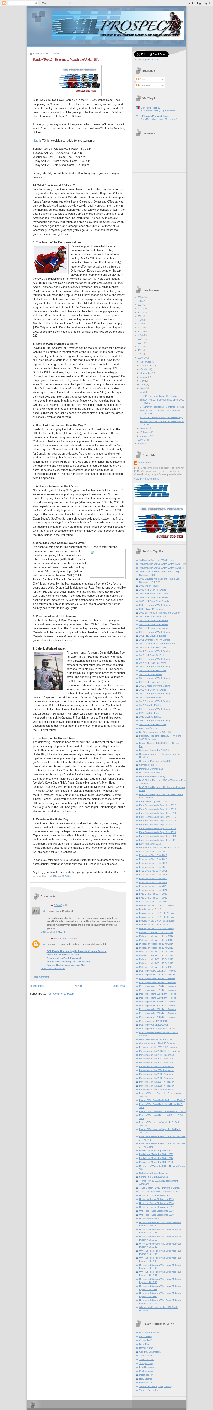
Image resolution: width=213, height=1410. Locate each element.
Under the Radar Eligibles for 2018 (156, 1211)
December (146, 362)
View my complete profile (146, 478)
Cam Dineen (145, 1336)
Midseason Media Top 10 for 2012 (156, 936)
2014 (140, 343)
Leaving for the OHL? (150, 909)
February (145, 432)
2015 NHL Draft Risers (150, 674)
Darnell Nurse (146, 1348)
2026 (140, 297)
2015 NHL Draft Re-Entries (152, 670)
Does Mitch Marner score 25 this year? (159, 119)
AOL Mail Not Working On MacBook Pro (68, 961)
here (64, 315)
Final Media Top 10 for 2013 (153, 859)
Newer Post (37, 985)
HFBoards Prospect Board (155, 116)
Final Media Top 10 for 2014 (153, 863)
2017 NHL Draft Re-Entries (152, 690)
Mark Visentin (146, 1371)
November (146, 365)
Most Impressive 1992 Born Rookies (157, 970)
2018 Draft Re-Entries (150, 697)
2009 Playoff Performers (151, 609)
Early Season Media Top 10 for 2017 (157, 824)
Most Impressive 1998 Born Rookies (157, 994)
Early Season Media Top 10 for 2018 (157, 828)
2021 (140, 316)
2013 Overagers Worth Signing (154, 659)
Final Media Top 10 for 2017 (153, 874)
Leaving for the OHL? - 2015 (153, 924)
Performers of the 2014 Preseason (156, 1070)
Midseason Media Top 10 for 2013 (156, 940)
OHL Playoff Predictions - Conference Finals (162, 407)
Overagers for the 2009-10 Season (157, 1043)
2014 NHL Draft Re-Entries (152, 663)
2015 (140, 339)
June (143, 384)
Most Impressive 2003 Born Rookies (157, 1013)
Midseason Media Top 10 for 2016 (156, 951)
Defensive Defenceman (151, 769)
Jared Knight (145, 1355)
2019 (140, 323)
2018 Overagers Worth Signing (154, 701)
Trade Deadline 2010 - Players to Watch (159, 1188)
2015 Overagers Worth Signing (154, 678)
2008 (140, 443)
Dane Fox (144, 1344)
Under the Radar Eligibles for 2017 (156, 1207)
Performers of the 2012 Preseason (156, 1058)
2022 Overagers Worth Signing (154, 720)
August (144, 377)
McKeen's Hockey (150, 107)
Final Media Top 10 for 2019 (153, 882)
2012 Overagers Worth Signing (154, 651)
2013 (140, 346)
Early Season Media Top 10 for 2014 (157, 813)
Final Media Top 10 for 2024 (153, 901)
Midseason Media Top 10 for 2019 (156, 963)
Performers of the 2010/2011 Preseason (159, 1051)
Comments (144, 85)
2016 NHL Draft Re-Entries (152, 682)
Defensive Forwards (149, 772)
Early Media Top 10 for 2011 (153, 801)
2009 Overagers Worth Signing (154, 605)
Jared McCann (146, 1359)
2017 (140, 331)
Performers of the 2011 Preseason (156, 1055)
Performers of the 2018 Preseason (156, 1085)
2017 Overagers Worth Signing (154, 693)
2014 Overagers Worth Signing (154, 666)
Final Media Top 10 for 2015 (153, 867)
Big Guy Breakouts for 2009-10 (155, 732)
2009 (140, 439)
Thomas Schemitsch (149, 1390)
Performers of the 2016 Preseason (156, 1078)
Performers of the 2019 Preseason (156, 1089)
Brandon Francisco (149, 1332)
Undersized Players (149, 1218)
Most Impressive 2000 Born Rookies (157, 1001)
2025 (140, 301)
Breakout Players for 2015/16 (154, 750)
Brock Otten (144, 462)
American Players (148, 728)
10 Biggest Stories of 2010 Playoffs (156, 560)
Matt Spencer (146, 1375)
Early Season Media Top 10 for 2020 (157, 836)
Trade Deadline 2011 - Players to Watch (159, 1191)
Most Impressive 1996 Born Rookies (157, 986)
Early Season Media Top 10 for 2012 (157, 805)
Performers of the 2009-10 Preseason (158, 1047)
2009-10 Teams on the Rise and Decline (159, 612)
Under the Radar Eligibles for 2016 (156, 1203)
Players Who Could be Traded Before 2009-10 (162, 1111)
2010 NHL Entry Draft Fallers (153, 620)
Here (35, 140)
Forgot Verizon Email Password (64, 958)
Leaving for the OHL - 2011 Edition (156, 905)
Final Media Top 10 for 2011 (153, 851)
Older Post (119, 985)
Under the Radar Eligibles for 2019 (156, 1214)
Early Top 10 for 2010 (150, 844)
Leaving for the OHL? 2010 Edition (156, 928)
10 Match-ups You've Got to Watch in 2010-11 (162, 568)
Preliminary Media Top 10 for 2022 (156, 1150)
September (146, 373)
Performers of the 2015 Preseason (156, 1074)
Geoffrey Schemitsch (150, 1352)
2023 (140, 308)
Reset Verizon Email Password (63, 954)
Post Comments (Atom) (61, 993)
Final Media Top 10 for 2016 (153, 870)
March (143, 428)
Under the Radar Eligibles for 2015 (156, 1199)
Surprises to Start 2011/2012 (153, 1177)
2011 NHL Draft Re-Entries (152, 636)
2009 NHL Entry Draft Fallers (153, 593)
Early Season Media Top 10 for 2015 (157, 817)
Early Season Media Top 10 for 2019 (157, 832)
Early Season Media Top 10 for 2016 (157, 820)
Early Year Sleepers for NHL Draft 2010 (159, 847)
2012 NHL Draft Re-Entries (152, 647)
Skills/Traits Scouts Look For (153, 1173)
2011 (140, 354)
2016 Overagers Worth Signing (154, 686)
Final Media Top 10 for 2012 (153, 855)
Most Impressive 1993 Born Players (157, 974)
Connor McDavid (147, 1340)
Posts (142, 79)
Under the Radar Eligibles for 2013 (156, 1195)
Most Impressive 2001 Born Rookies (157, 1005)
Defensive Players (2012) (152, 776)
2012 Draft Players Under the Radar (157, 643)
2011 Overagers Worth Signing (154, 640)
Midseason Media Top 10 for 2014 (156, 944)
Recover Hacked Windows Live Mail (66, 965)
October (144, 369)
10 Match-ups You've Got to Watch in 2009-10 (162, 564)
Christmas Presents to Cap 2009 (155, 761)
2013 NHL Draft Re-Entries (152, 655)
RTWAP (58, 905)
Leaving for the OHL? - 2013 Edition (157, 917)
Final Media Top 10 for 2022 (153, 894)
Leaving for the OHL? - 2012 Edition (157, 913)
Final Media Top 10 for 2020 (153, 886)
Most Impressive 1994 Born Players (157, 978)
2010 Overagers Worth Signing (154, 632)
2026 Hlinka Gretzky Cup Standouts (158, 111)
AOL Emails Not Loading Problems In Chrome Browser (77, 951)
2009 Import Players (149, 586)
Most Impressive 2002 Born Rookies (157, 1009)
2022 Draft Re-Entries (150, 716)
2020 (140, 320)
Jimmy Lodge (146, 1363)
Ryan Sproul (145, 1382)
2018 (140, 327)
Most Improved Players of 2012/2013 (157, 1028)
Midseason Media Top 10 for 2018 (156, 959)
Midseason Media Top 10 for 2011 (156, 932)
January (144, 436)
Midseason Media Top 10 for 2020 (156, 967)
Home (78, 985)
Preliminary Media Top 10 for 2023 (156, 1154)
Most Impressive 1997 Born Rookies (157, 990)
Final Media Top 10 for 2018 (153, 878)
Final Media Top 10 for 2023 (153, 898)
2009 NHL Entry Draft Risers (153, 597)
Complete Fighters (148, 765)
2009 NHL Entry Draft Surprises (155, 601)
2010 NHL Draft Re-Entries (152, 616)
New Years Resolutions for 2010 (155, 1039)
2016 (140, 335)
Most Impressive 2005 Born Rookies (157, 1017)
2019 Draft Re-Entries (150, 705)
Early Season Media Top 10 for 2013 (157, 809)
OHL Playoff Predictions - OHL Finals (158, 396)
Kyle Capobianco (147, 1367)
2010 (140, 358)
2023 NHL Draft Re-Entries (152, 724)
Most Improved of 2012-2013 (153, 1021)
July (142, 380)
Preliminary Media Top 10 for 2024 (156, 1158)
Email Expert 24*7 (63, 938)
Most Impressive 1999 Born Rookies (157, 998)
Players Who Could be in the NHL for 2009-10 (162, 1100)
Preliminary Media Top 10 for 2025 (156, 1162)
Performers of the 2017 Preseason (156, 1082)
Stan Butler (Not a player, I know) (155, 1386)
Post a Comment (40, 976)
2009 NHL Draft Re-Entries (152, 590)
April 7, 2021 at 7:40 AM (53, 968)
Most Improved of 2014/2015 (153, 1024)
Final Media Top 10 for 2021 (153, 890)
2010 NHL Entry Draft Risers (153, 624)
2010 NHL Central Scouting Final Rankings (161, 417)
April (142, 392)
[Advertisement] (160, 199)
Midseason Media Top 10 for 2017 (156, 955)
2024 (140, 304)
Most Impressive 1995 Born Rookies (157, 982)
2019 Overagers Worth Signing (154, 709)
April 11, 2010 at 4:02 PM (53, 931)
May (142, 388)
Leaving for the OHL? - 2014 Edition (157, 920)
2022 (140, 312)
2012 (140, 350)
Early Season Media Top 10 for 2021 (157, 840)
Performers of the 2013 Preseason (156, 1066)
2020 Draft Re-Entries (150, 713)
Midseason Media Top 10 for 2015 (156, 948)
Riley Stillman (145, 1378)
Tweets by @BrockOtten (146, 59)
